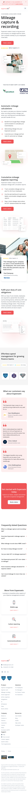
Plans (2, 706)
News (2, 727)
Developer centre (19, 725)
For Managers (18, 690)
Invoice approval (5, 694)
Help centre (18, 723)
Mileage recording (5, 692)
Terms (9, 751)
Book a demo (7, 43)
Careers (3, 725)
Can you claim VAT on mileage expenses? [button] (14, 554)
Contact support (5, 739)
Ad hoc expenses (5, 697)
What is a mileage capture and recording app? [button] (14, 530)
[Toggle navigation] (25, 8)
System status (4, 741)
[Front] (5, 8)
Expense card (4, 690)
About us (3, 716)
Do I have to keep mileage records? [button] (14, 549)
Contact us (4, 718)
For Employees (19, 687)
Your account (6, 737)
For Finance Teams (20, 692)
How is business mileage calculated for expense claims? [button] (14, 568)
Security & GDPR (5, 730)
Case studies (18, 716)
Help (4, 734)
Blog (16, 718)
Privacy (3, 751)
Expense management (6, 687)
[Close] (26, 1)
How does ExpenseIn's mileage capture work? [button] (14, 537)
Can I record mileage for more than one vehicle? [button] (14, 575)
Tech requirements (6, 744)
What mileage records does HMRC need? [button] (14, 543)
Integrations (4, 699)
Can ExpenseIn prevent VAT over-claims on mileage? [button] (14, 560)
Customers (4, 723)
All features (4, 704)
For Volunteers (19, 694)
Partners (3, 720)
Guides (17, 720)
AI (1, 701)
